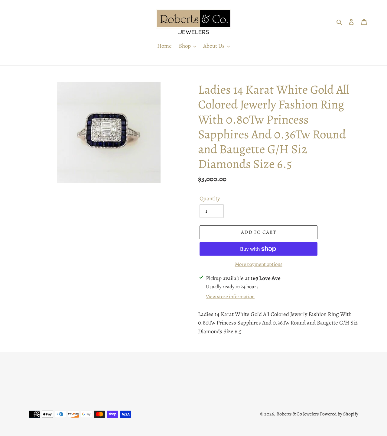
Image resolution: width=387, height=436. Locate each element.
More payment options (258, 264)
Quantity (210, 198)
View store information (230, 296)
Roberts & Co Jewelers (297, 414)
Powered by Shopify (339, 414)
